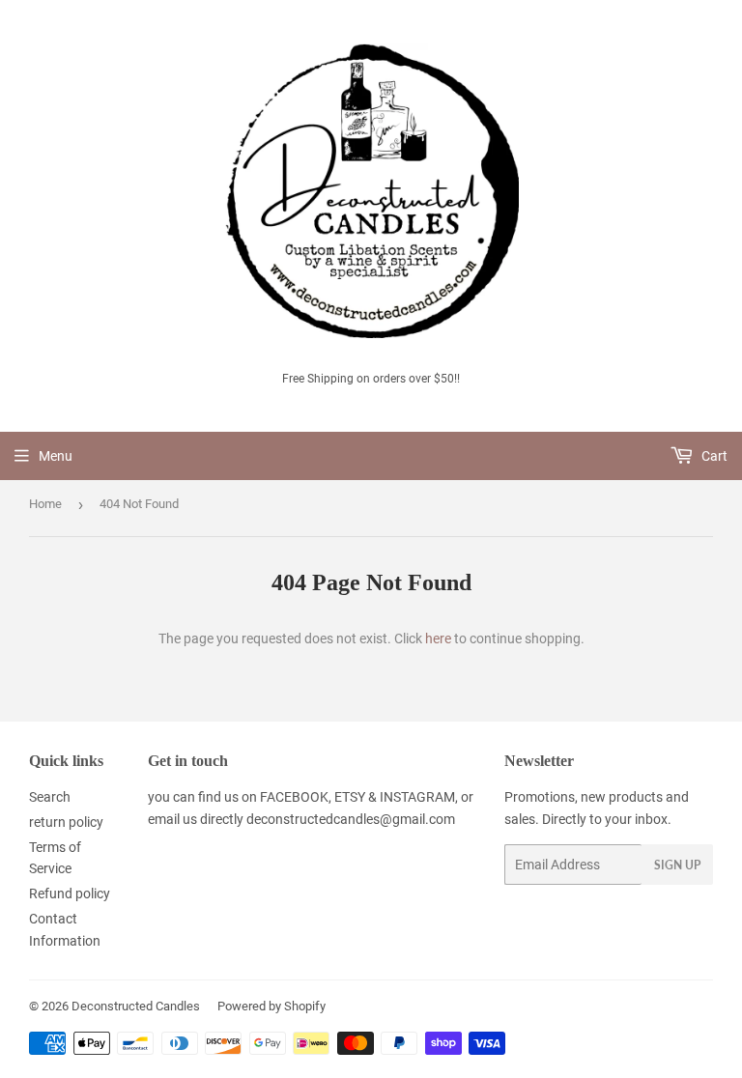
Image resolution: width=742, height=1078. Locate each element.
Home (45, 503)
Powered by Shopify (271, 1006)
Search (50, 797)
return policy (66, 822)
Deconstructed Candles (135, 1006)
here (438, 638)
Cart (713, 456)
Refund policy (69, 893)
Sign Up (677, 865)
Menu (55, 456)
